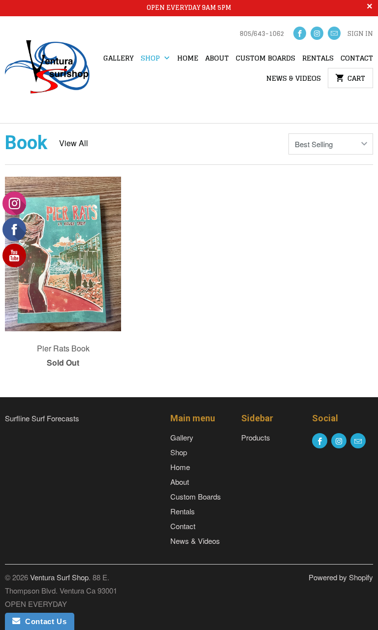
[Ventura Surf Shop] (47, 70)
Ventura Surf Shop (59, 577)
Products (255, 437)
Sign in (360, 34)
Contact (357, 59)
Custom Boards (265, 59)
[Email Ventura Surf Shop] (334, 33)
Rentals (318, 59)
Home (187, 59)
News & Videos (293, 79)
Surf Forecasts (55, 418)
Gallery (118, 59)
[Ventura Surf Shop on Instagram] (317, 33)
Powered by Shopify (341, 577)
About (217, 59)
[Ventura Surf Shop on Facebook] (299, 33)
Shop (151, 59)
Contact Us (43, 621)
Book (26, 143)
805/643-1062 (262, 34)
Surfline (17, 418)
